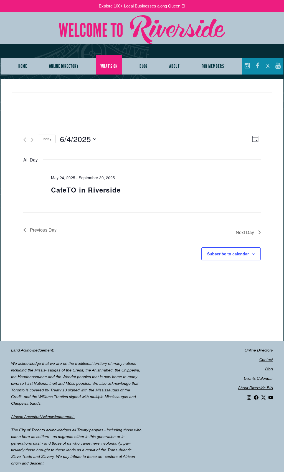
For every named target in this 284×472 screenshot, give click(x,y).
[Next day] (32, 139)
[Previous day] (24, 139)
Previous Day (43, 230)
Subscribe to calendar (228, 253)
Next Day (245, 232)
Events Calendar (258, 378)
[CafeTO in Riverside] (226, 181)
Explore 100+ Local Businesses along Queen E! (142, 6)
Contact (266, 359)
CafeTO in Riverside (86, 189)
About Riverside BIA (255, 388)
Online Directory (259, 350)
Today (46, 138)
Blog (269, 369)
